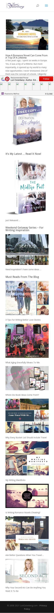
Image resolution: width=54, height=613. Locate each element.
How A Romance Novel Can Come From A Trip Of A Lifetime (26, 56)
